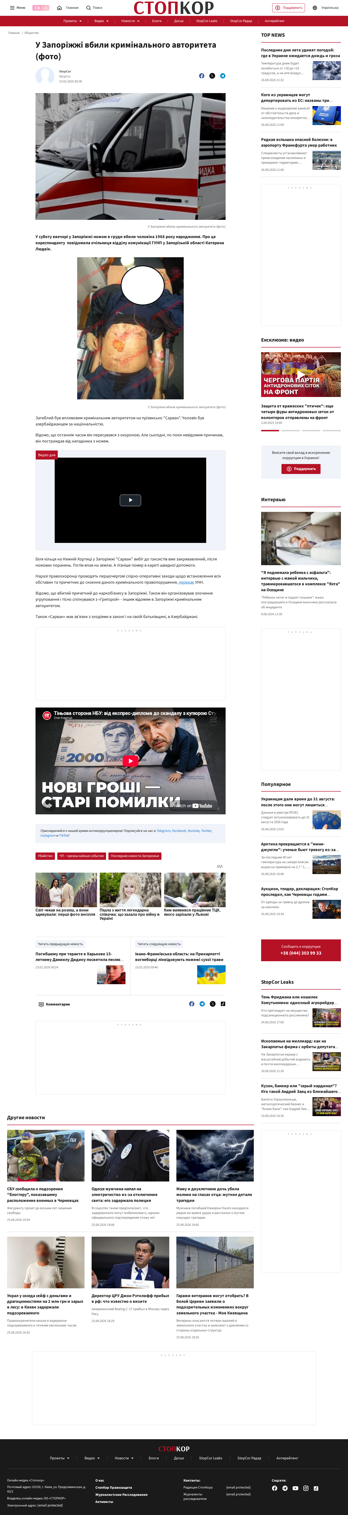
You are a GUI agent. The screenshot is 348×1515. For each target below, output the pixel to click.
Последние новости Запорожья (135, 855)
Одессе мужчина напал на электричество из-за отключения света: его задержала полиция (124, 1195)
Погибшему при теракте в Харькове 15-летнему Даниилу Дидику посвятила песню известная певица (78, 960)
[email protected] (50, 1505)
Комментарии (58, 1004)
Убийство (45, 855)
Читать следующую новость (159, 944)
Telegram (163, 830)
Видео (99, 20)
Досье (178, 20)
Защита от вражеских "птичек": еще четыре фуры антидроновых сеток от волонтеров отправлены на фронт (297, 412)
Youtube (193, 830)
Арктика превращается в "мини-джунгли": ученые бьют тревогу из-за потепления (298, 850)
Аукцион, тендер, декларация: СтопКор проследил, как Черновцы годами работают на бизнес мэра (299, 894)
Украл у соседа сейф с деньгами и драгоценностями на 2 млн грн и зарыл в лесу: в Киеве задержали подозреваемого (45, 1304)
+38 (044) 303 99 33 (301, 953)
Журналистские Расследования (121, 1494)
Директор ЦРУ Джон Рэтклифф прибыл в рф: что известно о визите (130, 1298)
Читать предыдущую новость (60, 944)
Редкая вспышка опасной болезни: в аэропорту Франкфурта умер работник (299, 142)
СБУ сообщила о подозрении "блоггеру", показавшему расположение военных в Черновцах (43, 1195)
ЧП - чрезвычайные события (82, 855)
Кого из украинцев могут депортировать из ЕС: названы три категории (295, 100)
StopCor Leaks (206, 20)
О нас (99, 1480)
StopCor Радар (241, 20)
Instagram (47, 835)
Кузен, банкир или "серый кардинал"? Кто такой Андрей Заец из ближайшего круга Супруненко (299, 1091)
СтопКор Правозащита (113, 1487)
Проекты (70, 20)
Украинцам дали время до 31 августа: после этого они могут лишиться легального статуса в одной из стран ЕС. (300, 805)
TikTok (63, 835)
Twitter (206, 830)
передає (186, 582)
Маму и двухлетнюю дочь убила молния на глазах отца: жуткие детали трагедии (214, 1195)
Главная (14, 33)
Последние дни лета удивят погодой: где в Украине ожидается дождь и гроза (300, 53)
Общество (31, 33)
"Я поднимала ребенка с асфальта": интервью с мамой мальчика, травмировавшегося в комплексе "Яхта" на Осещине (300, 581)
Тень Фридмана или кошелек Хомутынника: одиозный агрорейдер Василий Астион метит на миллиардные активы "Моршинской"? (300, 1005)
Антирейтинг (275, 20)
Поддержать (292, 7)
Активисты (104, 1502)
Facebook (179, 830)
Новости (128, 20)
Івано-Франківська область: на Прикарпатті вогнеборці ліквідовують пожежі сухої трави (179, 957)
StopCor (65, 71)
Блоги (156, 20)
